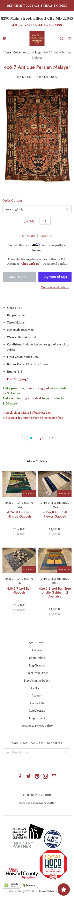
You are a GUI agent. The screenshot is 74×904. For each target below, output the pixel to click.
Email (51, 438)
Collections (20, 52)
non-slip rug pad (37, 388)
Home (7, 52)
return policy (31, 418)
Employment (37, 718)
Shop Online (37, 658)
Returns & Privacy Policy (37, 726)
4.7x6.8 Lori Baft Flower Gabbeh (55, 514)
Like (22, 438)
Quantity (29, 221)
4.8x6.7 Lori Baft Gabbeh (19, 590)
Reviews (37, 650)
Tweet (31, 438)
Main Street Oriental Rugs (37, 77)
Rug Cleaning (37, 665)
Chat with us (30, 264)
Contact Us (37, 703)
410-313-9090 (24, 24)
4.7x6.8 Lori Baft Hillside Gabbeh (19, 514)
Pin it (41, 438)
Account (37, 695)
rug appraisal (31, 398)
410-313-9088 (50, 24)
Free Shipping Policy (37, 680)
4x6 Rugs (35, 52)
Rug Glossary (37, 710)
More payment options (55, 287)
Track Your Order (37, 673)
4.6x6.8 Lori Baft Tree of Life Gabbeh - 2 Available (55, 592)
